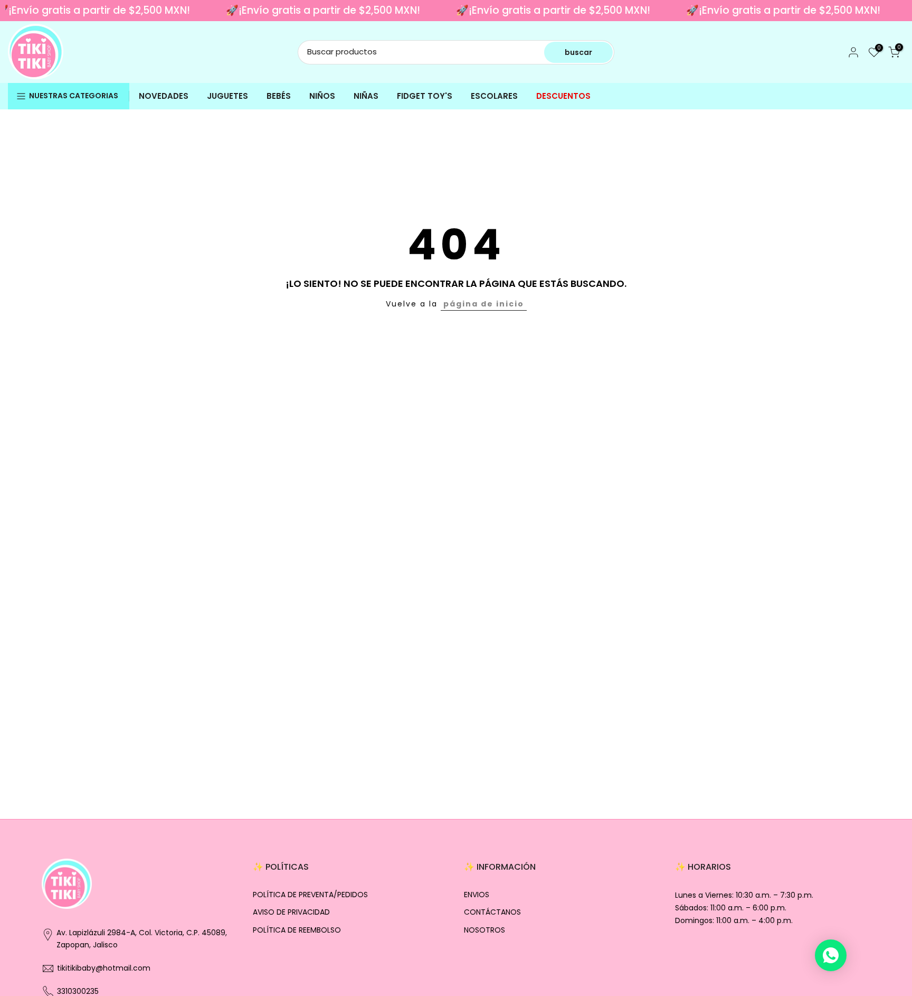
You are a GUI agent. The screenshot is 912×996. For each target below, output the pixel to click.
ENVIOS (476, 895)
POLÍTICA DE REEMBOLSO (297, 930)
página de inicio (483, 304)
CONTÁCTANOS (492, 912)
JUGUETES (227, 95)
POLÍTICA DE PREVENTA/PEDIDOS (310, 895)
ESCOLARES (494, 95)
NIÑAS (366, 95)
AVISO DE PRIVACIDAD (291, 912)
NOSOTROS (484, 930)
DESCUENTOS (563, 95)
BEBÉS (279, 95)
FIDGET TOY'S (424, 95)
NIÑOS (322, 95)
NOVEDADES (163, 95)
